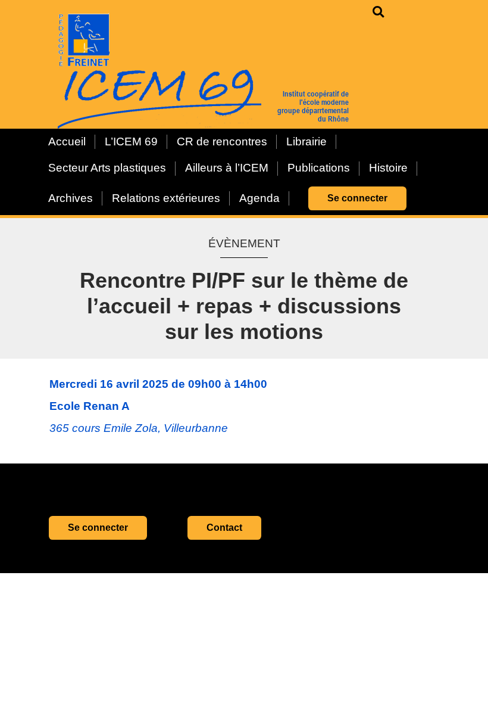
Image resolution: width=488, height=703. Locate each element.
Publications (318, 167)
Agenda (259, 198)
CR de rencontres (222, 141)
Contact (224, 527)
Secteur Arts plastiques (107, 167)
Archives (70, 198)
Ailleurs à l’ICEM (226, 167)
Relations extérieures (166, 198)
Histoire (388, 167)
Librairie (306, 141)
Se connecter (357, 198)
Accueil (67, 141)
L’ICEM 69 (131, 141)
